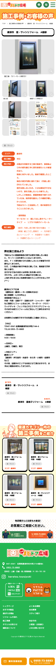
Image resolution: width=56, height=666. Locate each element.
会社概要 (32, 609)
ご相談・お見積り (36, 624)
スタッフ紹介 (34, 613)
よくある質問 (34, 606)
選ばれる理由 (8, 613)
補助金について (9, 628)
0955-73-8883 (13, 567)
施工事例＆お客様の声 (16, 23)
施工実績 (6, 620)
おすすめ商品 (8, 609)
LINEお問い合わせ (36, 628)
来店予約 (32, 620)
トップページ (8, 606)
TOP (4, 23)
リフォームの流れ (10, 617)
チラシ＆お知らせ (10, 624)
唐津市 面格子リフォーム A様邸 (34, 401)
